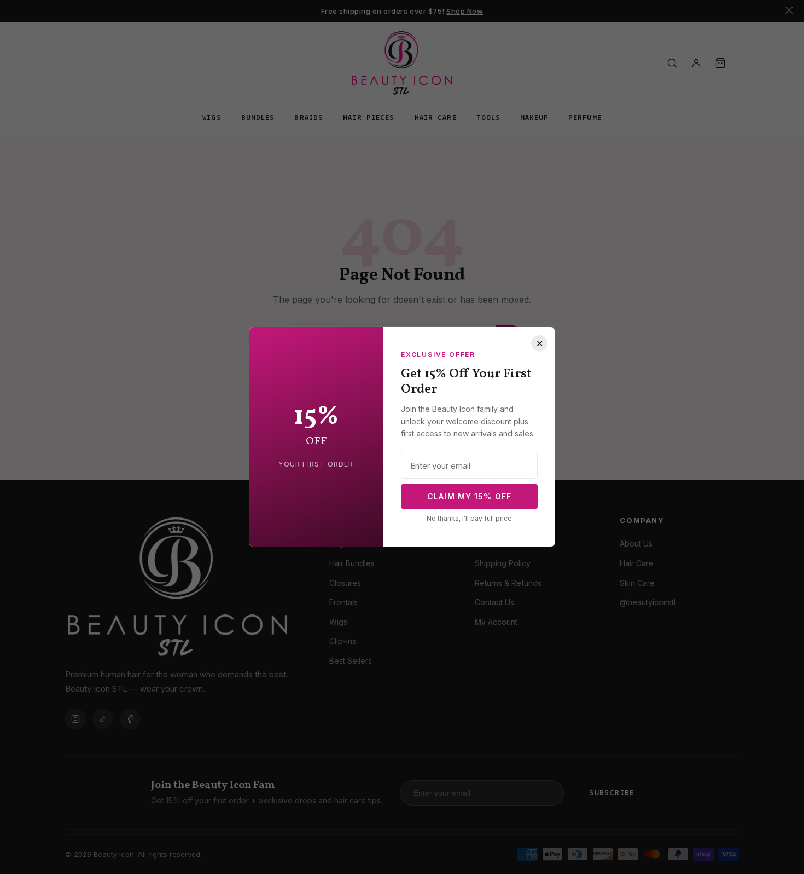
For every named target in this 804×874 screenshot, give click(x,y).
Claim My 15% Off (469, 496)
